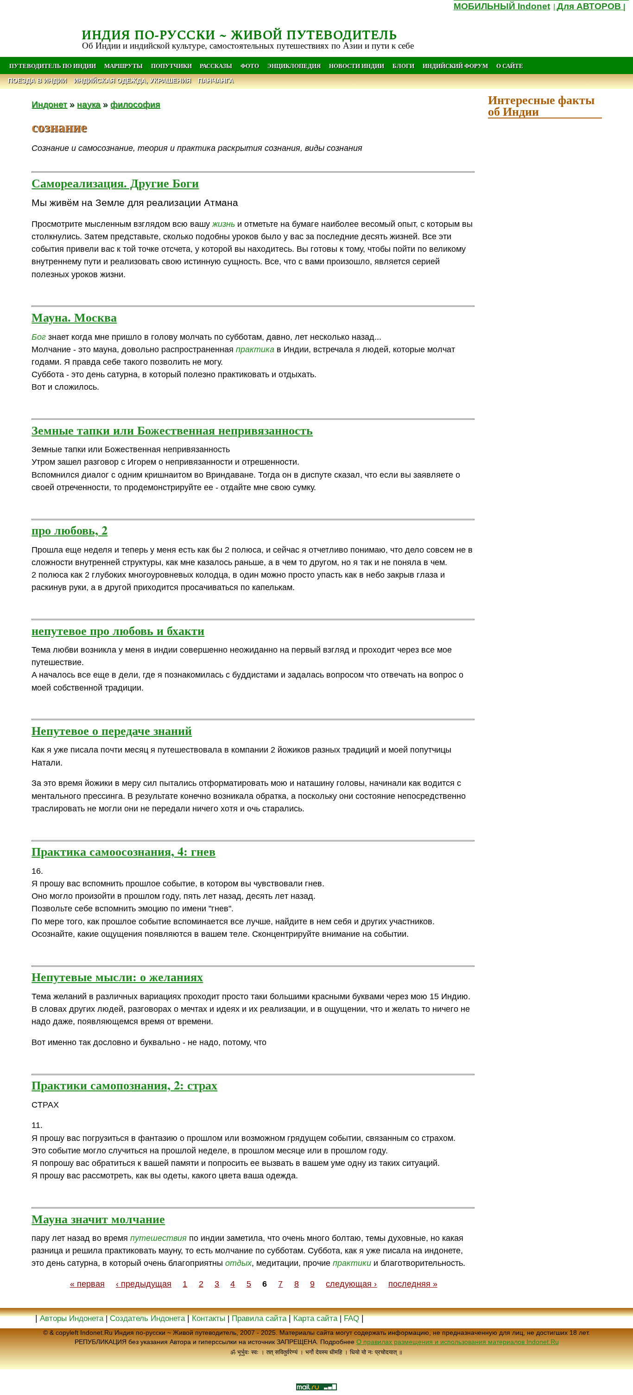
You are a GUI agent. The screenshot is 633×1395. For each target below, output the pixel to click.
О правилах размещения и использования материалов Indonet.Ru (457, 1341)
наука (89, 104)
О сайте (509, 66)
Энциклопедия (294, 66)
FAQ (351, 1318)
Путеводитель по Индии (52, 66)
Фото (250, 66)
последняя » (412, 1284)
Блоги (403, 66)
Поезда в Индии (37, 80)
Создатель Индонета (147, 1318)
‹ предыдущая (143, 1284)
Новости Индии (356, 66)
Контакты (210, 1318)
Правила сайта (259, 1318)
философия (135, 104)
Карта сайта (315, 1318)
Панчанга (216, 80)
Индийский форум (455, 66)
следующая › (351, 1284)
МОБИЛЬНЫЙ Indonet (502, 6)
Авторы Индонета (71, 1318)
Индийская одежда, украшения (132, 80)
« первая (87, 1284)
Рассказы (216, 66)
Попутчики (172, 66)
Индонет (49, 104)
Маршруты (123, 66)
